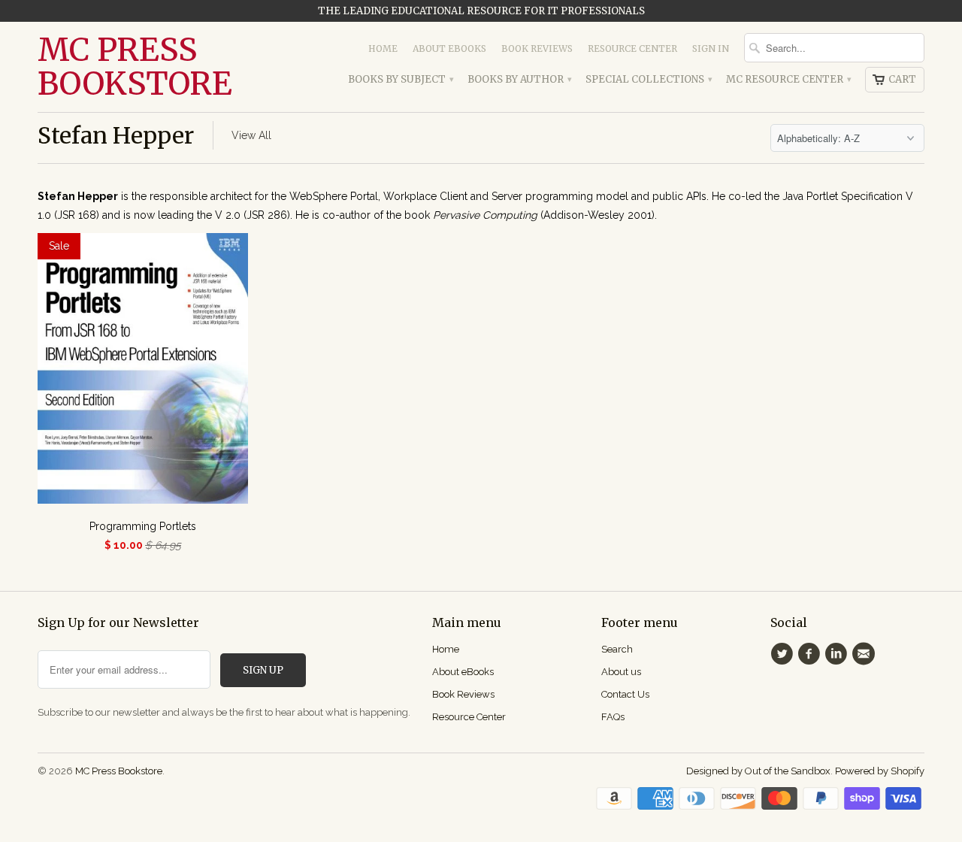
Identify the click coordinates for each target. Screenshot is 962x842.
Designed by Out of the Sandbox (758, 771)
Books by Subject (400, 79)
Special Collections (648, 79)
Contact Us (625, 694)
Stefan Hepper (116, 135)
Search (617, 649)
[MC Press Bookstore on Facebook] (810, 654)
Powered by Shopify (879, 771)
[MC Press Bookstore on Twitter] (783, 654)
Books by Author (518, 79)
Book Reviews (537, 48)
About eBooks (449, 48)
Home (383, 48)
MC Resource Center (788, 79)
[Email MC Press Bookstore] (865, 654)
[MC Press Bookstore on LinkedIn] (838, 654)
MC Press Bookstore (135, 67)
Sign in (710, 48)
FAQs (613, 716)
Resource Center (632, 48)
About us (621, 671)
